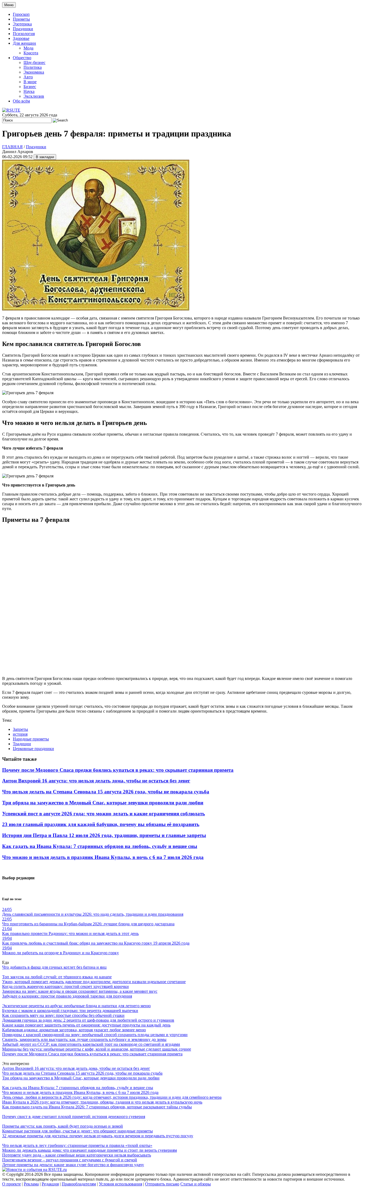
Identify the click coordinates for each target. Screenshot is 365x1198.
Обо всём (21, 101)
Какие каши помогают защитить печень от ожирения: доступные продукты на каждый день (86, 1025)
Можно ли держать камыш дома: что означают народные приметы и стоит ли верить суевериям (89, 1150)
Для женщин (24, 43)
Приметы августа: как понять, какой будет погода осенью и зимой (62, 1126)
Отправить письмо (162, 1184)
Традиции (22, 743)
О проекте (11, 1184)
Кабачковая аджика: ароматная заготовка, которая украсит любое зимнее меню (74, 1030)
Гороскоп (21, 14)
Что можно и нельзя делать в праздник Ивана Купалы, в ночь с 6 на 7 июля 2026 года (103, 857)
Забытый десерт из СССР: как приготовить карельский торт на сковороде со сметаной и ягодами (91, 1044)
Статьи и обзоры (195, 1184)
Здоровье (21, 38)
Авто (28, 77)
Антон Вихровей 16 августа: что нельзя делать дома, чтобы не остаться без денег (96, 781)
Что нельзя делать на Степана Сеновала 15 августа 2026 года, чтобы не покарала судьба (105, 791)
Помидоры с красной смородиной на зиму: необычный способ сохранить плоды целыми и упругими (95, 1034)
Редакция (50, 1184)
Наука (29, 91)
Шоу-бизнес (34, 62)
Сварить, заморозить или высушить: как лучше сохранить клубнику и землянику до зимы (84, 1039)
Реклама (31, 1184)
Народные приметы (31, 739)
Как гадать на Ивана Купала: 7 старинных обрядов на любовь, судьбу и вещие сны (99, 846)
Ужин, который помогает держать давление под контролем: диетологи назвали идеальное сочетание (94, 981)
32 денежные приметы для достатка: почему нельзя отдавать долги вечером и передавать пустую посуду (97, 1136)
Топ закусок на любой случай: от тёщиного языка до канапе (57, 977)
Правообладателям (79, 1184)
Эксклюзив (34, 96)
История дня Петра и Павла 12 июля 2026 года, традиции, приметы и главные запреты (104, 835)
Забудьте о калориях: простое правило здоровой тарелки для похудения (67, 996)
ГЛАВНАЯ (12, 146)
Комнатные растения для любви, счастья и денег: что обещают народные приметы (77, 1131)
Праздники (23, 28)
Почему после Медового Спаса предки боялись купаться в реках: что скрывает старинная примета (118, 770)
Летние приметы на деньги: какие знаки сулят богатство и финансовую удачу (73, 1164)
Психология (24, 33)
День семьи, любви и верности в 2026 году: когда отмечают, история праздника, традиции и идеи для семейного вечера (112, 1097)
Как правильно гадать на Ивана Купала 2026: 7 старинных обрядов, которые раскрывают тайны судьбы (97, 1107)
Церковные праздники (33, 748)
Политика (33, 67)
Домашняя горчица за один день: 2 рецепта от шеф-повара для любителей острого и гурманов (88, 1020)
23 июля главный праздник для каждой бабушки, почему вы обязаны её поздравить (100, 824)
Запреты (20, 729)
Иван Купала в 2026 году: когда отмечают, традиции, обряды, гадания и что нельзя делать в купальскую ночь (102, 1102)
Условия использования (120, 1184)
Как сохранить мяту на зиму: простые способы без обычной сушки (63, 1015)
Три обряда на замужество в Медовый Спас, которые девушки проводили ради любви (102, 802)
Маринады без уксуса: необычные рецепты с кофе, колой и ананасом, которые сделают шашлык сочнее (96, 1049)
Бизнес (30, 86)
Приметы (21, 19)
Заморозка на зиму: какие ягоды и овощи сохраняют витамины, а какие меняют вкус (79, 991)
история (20, 734)
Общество (22, 57)
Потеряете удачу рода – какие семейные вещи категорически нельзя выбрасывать (76, 1155)
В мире (30, 81)
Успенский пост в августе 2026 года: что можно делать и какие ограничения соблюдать (103, 813)
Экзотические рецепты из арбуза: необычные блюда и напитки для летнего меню (76, 1005)
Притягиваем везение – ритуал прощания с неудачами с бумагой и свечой (69, 1160)
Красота (31, 53)
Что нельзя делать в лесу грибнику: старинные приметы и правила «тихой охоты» (77, 1145)
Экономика (34, 72)
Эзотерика (22, 24)
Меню (9, 5)
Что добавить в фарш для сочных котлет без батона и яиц (54, 967)
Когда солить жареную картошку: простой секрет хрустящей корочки (65, 986)
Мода (28, 48)
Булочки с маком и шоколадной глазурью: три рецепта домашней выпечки (70, 1010)
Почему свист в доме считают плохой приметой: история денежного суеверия (73, 1116)
